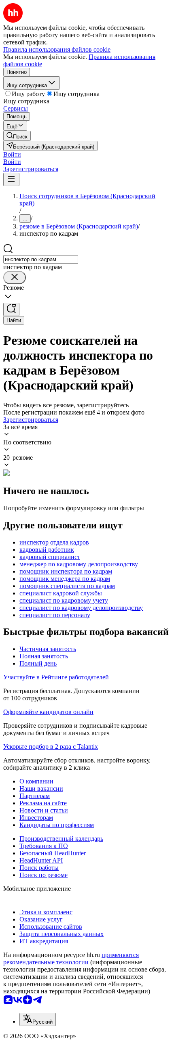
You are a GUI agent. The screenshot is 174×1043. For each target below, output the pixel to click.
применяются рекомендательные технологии (71, 958)
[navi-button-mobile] (11, 179)
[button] (12, 154)
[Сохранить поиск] (11, 309)
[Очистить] (14, 277)
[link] (17, 136)
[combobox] (40, 259)
